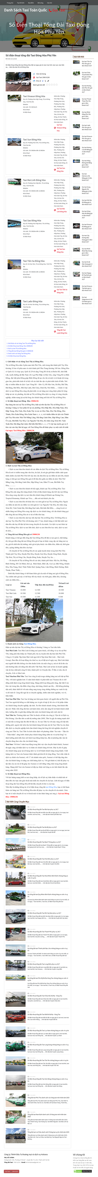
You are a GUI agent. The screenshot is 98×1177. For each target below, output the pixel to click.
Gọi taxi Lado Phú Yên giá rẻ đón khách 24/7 (87, 127)
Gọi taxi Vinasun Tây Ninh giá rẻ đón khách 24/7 (87, 288)
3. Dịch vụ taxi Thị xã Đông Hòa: (17, 348)
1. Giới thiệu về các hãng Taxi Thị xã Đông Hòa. (21, 343)
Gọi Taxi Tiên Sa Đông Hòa (62, 291)
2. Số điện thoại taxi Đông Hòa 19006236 (20, 346)
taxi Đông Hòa (51, 787)
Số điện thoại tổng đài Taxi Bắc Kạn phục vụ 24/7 (43, 809)
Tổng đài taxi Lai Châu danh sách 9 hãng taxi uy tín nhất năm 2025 (48, 1132)
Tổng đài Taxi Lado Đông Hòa (62, 331)
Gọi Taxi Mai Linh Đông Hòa (62, 210)
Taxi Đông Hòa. (30, 644)
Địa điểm (31, 3)
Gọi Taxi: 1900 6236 (11, 1171)
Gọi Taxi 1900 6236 (43, 77)
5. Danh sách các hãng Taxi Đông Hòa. (19, 353)
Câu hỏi (49, 3)
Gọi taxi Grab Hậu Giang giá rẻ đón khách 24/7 (87, 264)
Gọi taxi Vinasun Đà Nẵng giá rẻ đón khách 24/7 (87, 226)
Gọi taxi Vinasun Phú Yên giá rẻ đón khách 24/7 (87, 138)
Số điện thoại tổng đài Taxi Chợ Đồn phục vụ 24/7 (43, 859)
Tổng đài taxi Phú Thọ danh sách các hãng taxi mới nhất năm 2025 (48, 1098)
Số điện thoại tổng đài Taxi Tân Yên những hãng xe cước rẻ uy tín (48, 1060)
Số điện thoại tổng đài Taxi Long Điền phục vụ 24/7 (44, 964)
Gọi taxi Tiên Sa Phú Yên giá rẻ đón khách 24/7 (87, 63)
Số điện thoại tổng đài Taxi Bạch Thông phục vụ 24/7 (44, 842)
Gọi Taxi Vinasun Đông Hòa (61, 128)
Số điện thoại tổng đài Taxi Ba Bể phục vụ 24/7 (42, 827)
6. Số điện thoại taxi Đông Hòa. (16, 356)
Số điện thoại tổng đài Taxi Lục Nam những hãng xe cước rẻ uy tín (48, 1030)
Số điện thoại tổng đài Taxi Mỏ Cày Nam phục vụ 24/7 (44, 913)
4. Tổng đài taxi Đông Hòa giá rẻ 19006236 (20, 351)
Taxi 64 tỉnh (20, 3)
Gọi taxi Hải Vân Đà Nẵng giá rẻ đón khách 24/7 (87, 202)
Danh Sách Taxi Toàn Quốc (25, 10)
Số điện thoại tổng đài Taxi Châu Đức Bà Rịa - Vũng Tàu (45, 996)
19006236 (36, 534)
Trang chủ (10, 3)
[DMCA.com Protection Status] (83, 1171)
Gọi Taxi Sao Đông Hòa (61, 250)
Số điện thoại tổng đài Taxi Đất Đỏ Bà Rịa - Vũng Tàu (44, 1014)
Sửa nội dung (41, 74)
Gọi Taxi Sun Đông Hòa (61, 169)
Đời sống (40, 3)
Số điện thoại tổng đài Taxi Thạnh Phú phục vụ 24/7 (44, 932)
